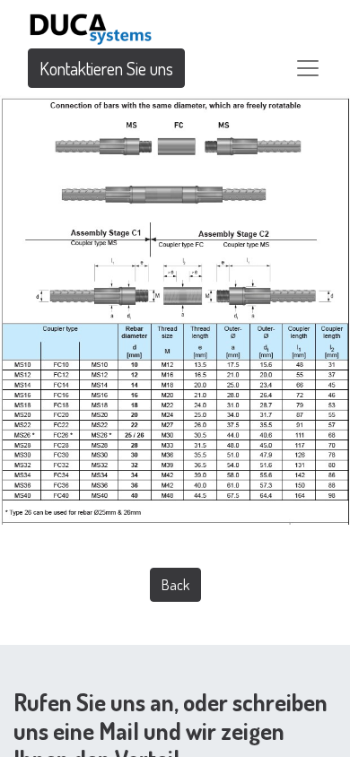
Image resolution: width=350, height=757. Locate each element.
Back (175, 585)
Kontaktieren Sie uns (106, 68)
